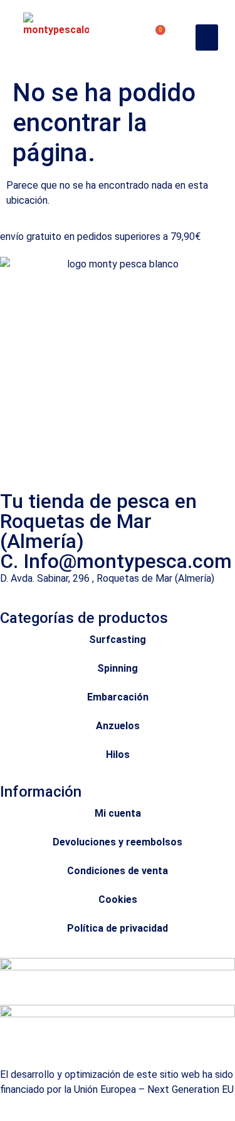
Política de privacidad (117, 928)
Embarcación (118, 697)
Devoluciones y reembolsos (117, 842)
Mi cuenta (118, 813)
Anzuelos (118, 726)
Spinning (117, 668)
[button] (207, 37)
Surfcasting (117, 639)
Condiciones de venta (117, 871)
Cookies (117, 899)
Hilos (118, 754)
